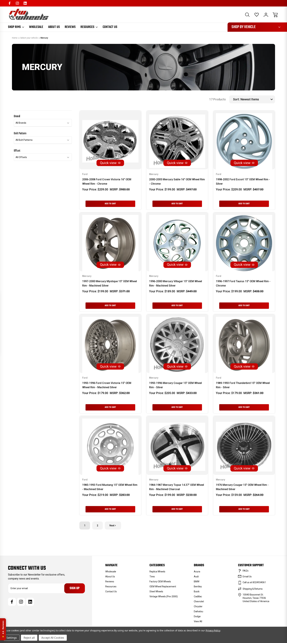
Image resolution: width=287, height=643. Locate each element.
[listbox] (257, 99)
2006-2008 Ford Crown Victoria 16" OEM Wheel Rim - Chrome (106, 181)
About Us (54, 27)
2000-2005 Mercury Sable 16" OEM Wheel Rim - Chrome (177, 181)
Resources (87, 27)
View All (198, 621)
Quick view (108, 163)
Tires (152, 576)
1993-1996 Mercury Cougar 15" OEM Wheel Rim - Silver (175, 385)
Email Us (247, 576)
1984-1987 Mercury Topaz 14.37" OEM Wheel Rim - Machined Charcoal (176, 487)
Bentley (198, 586)
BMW (196, 581)
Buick (196, 591)
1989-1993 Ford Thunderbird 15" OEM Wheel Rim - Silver (243, 385)
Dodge (197, 616)
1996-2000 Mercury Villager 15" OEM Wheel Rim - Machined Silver (175, 283)
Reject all (29, 638)
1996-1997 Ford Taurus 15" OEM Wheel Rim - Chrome (243, 283)
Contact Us (110, 27)
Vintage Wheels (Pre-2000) (163, 596)
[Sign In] (266, 15)
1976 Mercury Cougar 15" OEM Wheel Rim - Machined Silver (242, 487)
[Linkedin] (25, 3)
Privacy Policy (213, 630)
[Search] (247, 15)
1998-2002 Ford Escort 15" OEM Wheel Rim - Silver (243, 181)
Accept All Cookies (52, 638)
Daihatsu (198, 611)
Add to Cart (110, 203)
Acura (197, 571)
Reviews (70, 27)
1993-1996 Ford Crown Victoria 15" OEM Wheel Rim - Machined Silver (106, 385)
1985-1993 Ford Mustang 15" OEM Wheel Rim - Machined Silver (109, 487)
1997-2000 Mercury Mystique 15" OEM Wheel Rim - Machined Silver (109, 283)
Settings (11, 638)
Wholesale (36, 27)
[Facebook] (9, 3)
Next (111, 525)
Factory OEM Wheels (160, 581)
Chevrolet (199, 601)
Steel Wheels (156, 591)
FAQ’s (245, 570)
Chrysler (198, 606)
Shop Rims (14, 27)
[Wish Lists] (256, 15)
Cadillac (198, 596)
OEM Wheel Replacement (162, 586)
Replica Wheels (157, 571)
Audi (196, 576)
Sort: (236, 99)
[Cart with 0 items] (275, 15)
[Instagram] (17, 3)
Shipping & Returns (253, 588)
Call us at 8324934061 (254, 582)
